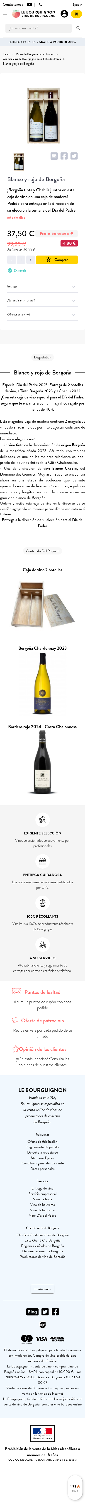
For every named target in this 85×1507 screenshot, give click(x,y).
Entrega (12, 286)
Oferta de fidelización (42, 1141)
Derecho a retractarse (42, 1152)
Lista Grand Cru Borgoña (43, 1240)
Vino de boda (42, 1199)
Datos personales (42, 1168)
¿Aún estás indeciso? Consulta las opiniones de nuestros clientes (42, 1062)
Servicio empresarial (42, 1194)
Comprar (57, 260)
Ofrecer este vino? (18, 314)
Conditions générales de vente (43, 1163)
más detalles (16, 217)
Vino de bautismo (42, 1204)
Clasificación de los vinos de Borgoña (43, 1235)
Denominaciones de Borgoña (42, 1251)
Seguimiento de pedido (43, 1147)
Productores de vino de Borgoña (43, 1256)
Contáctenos (42, 1289)
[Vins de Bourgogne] (33, 13)
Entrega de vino (42, 1188)
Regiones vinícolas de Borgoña (42, 1246)
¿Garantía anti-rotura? (21, 300)
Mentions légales (42, 1158)
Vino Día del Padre (42, 1215)
